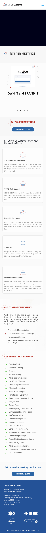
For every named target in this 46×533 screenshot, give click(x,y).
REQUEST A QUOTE (23, 129)
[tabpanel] (23, 81)
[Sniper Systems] (12, 4)
